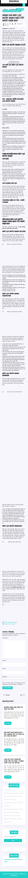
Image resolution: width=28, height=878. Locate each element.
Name (4, 660)
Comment (5, 638)
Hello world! (7, 790)
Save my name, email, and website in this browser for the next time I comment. (13, 683)
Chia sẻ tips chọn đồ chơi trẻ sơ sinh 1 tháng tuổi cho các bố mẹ (14, 761)
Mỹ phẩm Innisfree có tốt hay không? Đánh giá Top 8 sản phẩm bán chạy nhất (13, 819)
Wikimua (14, 1)
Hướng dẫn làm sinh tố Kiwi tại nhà (13, 708)
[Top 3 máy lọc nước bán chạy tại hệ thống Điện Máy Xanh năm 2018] (8, 623)
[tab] (23, 4)
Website (4, 676)
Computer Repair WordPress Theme (13, 874)
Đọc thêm (8, 724)
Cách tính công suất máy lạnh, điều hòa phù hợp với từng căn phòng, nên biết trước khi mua (13, 796)
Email (4, 668)
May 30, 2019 (8, 23)
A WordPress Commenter (11, 859)
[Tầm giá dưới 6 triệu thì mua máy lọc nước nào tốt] (14, 612)
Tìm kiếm (14, 832)
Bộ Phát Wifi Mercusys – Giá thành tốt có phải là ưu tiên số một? (14, 734)
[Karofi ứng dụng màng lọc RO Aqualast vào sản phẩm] (9, 622)
